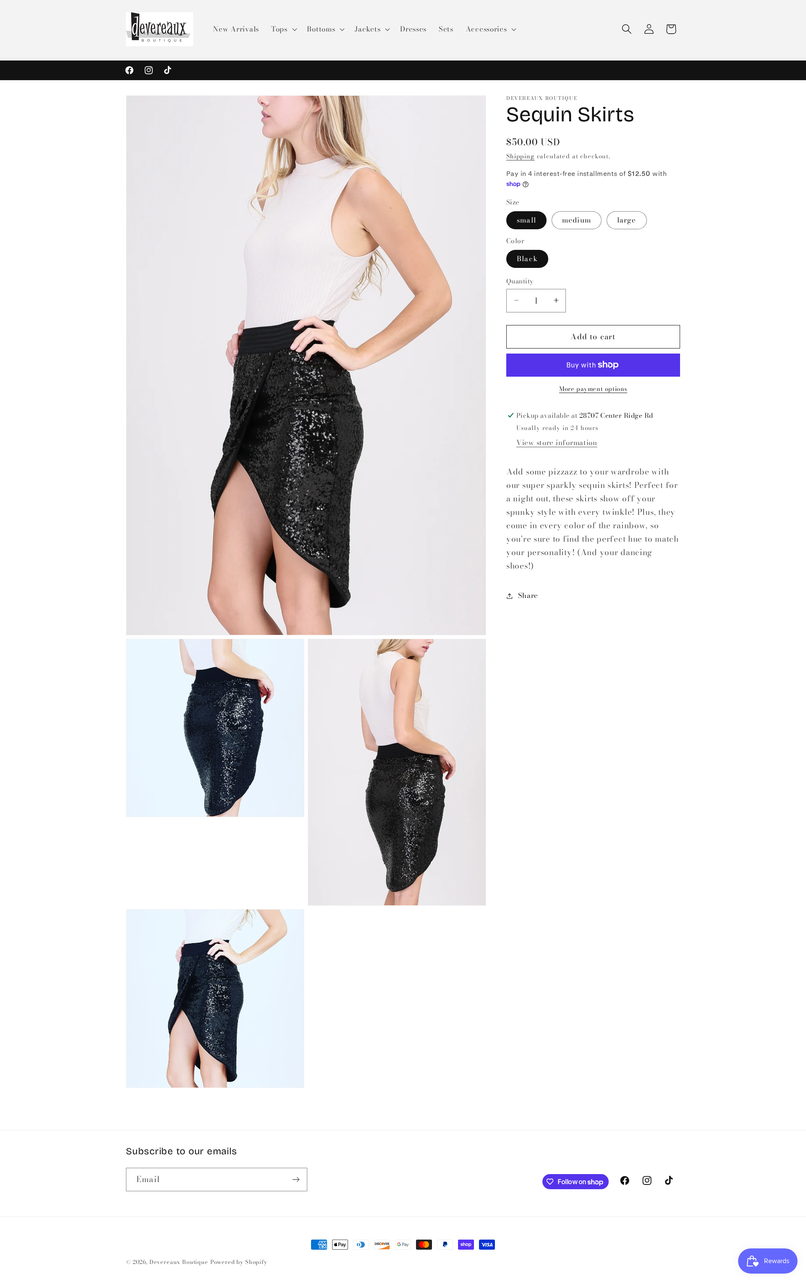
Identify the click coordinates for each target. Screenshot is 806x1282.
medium (576, 219)
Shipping (520, 156)
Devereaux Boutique (178, 1262)
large (626, 219)
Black (527, 258)
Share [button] (528, 595)
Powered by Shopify (238, 1262)
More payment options (593, 388)
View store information (556, 442)
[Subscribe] (296, 1179)
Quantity (520, 281)
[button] (283, 29)
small (526, 219)
